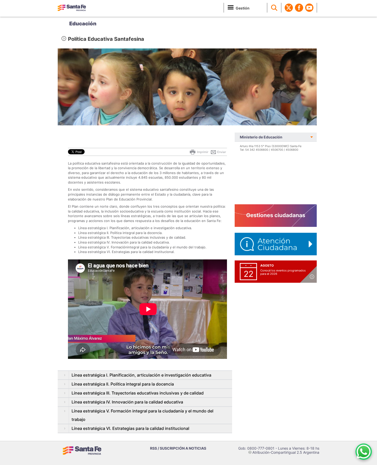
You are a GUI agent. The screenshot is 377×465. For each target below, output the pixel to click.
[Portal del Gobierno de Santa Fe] (71, 7)
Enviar (221, 152)
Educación (82, 24)
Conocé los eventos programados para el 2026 (283, 272)
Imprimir (202, 152)
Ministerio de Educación (261, 137)
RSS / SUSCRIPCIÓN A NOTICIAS (178, 448)
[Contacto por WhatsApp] (363, 451)
